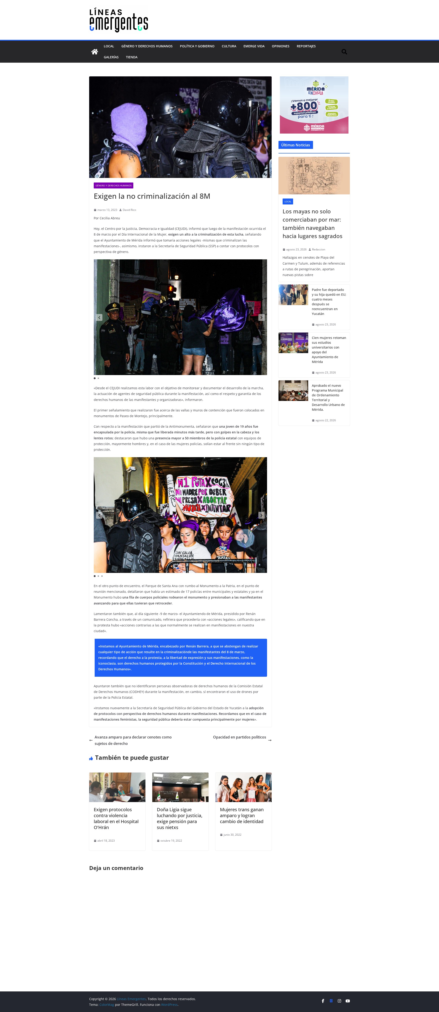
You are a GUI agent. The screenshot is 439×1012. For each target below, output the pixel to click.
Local (109, 46)
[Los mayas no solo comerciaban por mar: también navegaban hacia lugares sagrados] (314, 175)
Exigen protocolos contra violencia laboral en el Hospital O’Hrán (116, 818)
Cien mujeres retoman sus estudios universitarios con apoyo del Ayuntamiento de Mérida (329, 350)
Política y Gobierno (197, 46)
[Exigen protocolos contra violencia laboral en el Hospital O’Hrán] (117, 775)
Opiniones (280, 46)
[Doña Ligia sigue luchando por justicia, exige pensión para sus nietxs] (180, 775)
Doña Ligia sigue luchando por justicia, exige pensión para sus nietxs (179, 818)
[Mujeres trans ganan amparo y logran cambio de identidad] (243, 775)
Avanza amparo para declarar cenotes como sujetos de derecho (133, 740)
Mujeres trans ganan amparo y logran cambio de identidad (242, 815)
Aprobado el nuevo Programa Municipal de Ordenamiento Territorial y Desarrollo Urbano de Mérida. (328, 397)
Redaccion (318, 249)
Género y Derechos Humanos (147, 46)
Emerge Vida (254, 46)
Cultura (229, 46)
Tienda (131, 57)
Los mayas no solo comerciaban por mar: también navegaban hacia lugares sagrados (313, 223)
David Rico (129, 210)
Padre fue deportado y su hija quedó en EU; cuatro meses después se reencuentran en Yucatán (329, 301)
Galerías (111, 57)
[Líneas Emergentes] (94, 51)
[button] (99, 317)
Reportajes (306, 46)
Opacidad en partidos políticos (239, 737)
